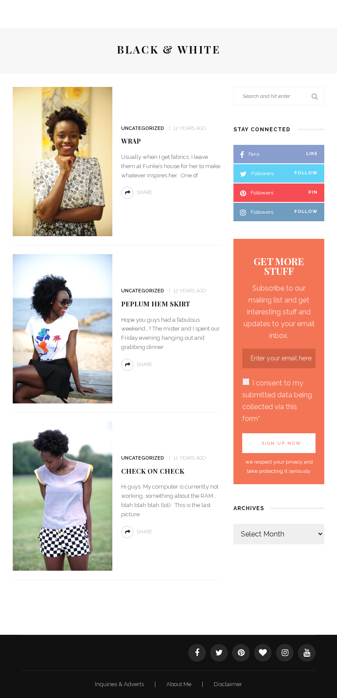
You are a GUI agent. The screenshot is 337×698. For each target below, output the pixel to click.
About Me (179, 684)
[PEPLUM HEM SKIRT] (62, 328)
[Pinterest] (241, 653)
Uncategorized (142, 128)
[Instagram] (285, 653)
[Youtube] (306, 653)
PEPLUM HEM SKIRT (155, 303)
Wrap (131, 141)
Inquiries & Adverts (120, 684)
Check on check (152, 471)
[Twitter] (219, 653)
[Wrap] (62, 161)
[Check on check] (62, 495)
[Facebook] (197, 653)
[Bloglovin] (263, 653)
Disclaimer (228, 684)
